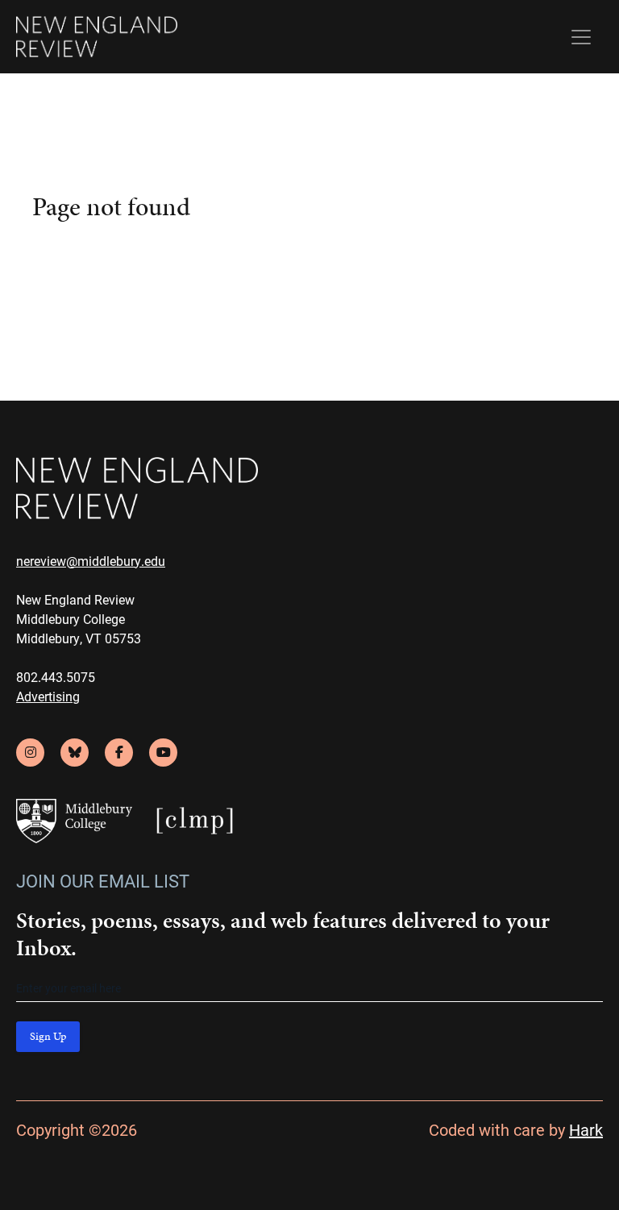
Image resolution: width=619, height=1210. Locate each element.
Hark (586, 1129)
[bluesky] (74, 752)
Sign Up (48, 1036)
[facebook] (119, 752)
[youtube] (163, 752)
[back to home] (96, 36)
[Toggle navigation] (581, 37)
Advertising (48, 696)
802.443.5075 (55, 676)
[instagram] (30, 752)
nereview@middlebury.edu (90, 560)
